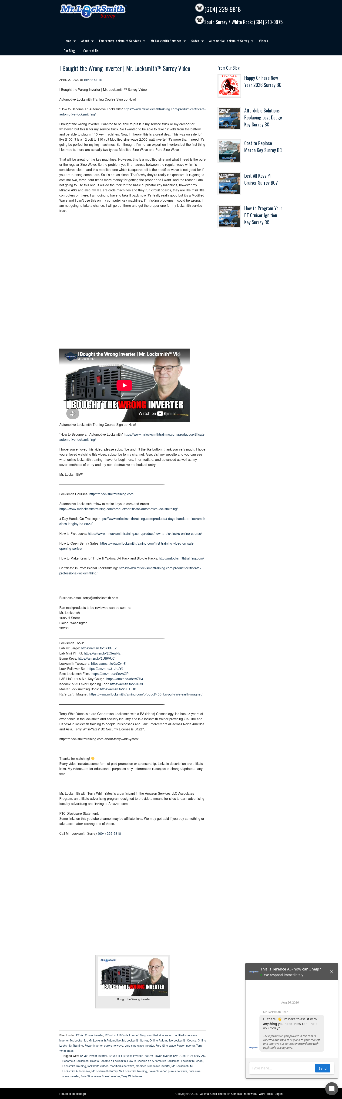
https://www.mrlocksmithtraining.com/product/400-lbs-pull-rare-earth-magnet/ (145, 694)
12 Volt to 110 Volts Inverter (121, 1035)
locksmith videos (97, 1066)
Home (65, 41)
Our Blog (69, 50)
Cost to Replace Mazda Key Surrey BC (263, 146)
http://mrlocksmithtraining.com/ (111, 494)
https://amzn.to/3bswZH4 (124, 678)
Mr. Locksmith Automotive (105, 1040)
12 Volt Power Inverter (89, 1035)
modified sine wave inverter (153, 1066)
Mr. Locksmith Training (133, 1071)
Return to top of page (72, 1094)
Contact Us (90, 50)
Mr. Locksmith (78, 1040)
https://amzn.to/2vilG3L (127, 684)
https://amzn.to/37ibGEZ (99, 648)
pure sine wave (113, 1045)
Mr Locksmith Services (164, 41)
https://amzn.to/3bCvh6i (108, 663)
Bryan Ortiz (93, 79)
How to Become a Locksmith (108, 1061)
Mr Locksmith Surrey (103, 11)
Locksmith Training (74, 1066)
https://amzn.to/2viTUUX (118, 689)
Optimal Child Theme (213, 1094)
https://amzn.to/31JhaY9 (105, 668)
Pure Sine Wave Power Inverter (175, 1045)
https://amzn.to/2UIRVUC (96, 658)
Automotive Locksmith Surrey (227, 41)
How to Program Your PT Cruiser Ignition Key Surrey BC (263, 215)
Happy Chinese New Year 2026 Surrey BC (262, 81)
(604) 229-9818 (222, 9)
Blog (143, 1035)
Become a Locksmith (75, 1061)
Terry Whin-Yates (131, 1076)
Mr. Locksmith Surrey (135, 1040)
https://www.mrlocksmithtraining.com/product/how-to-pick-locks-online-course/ (145, 533)
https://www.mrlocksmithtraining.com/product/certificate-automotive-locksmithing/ (118, 508)
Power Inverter (93, 1045)
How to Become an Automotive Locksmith (153, 1061)
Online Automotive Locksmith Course (173, 1040)
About (83, 41)
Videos (263, 40)
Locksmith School (192, 1061)
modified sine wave (159, 1035)
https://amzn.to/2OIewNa (102, 653)
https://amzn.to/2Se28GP (109, 673)
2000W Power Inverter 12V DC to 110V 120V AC (174, 1056)
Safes (193, 41)
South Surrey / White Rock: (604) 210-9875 (243, 22)
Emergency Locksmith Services (118, 41)
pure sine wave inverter (139, 1045)
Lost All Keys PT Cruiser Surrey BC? (261, 179)
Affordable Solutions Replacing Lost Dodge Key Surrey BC (263, 117)
